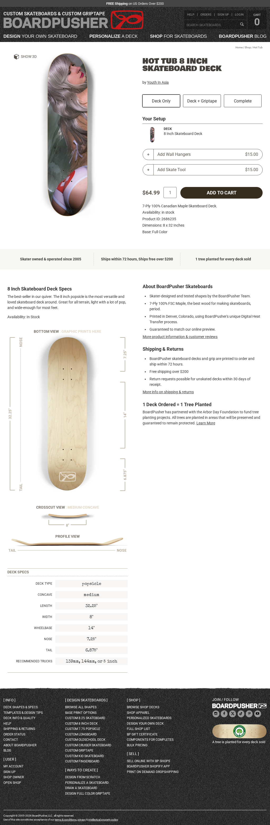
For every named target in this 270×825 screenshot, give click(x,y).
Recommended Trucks (34, 661)
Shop (248, 47)
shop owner (13, 777)
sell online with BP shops (148, 761)
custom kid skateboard (84, 756)
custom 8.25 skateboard (85, 718)
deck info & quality (19, 718)
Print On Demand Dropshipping (153, 772)
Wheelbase (43, 628)
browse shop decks (143, 707)
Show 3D (29, 56)
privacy (82, 819)
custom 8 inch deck (81, 723)
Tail (49, 650)
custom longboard (81, 734)
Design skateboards (86, 700)
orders (205, 14)
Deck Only (161, 101)
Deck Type (44, 583)
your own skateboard (40, 36)
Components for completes (150, 740)
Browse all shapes (81, 707)
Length (46, 606)
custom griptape (79, 750)
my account (13, 766)
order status (14, 734)
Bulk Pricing (137, 745)
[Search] (242, 24)
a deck (113, 36)
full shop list (138, 729)
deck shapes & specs (20, 707)
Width (47, 617)
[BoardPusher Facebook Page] (224, 714)
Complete (243, 101)
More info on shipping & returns (168, 392)
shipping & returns (19, 729)
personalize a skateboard (87, 783)
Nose (48, 639)
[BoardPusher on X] (232, 714)
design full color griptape (87, 793)
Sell (133, 754)
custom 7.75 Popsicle (82, 729)
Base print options (81, 713)
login (239, 14)
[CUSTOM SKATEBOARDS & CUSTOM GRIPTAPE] (73, 28)
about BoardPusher (19, 745)
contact (10, 740)
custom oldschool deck (85, 740)
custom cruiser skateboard (88, 745)
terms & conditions (65, 819)
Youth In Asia (158, 82)
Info (9, 700)
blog (243, 36)
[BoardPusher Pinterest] (249, 714)
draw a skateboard (81, 788)
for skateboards (178, 36)
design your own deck (145, 723)
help (190, 14)
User (9, 759)
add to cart (222, 192)
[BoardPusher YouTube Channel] (257, 714)
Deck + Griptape (202, 101)
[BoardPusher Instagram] (216, 714)
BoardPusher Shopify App (148, 766)
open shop (12, 783)
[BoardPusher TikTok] (241, 714)
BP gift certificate (142, 734)
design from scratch (82, 777)
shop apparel (138, 713)
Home (239, 47)
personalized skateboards (149, 718)
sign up (223, 14)
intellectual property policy (103, 819)
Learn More (205, 423)
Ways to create (81, 770)
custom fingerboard (82, 761)
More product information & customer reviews (180, 337)
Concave (45, 595)
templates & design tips (23, 713)
